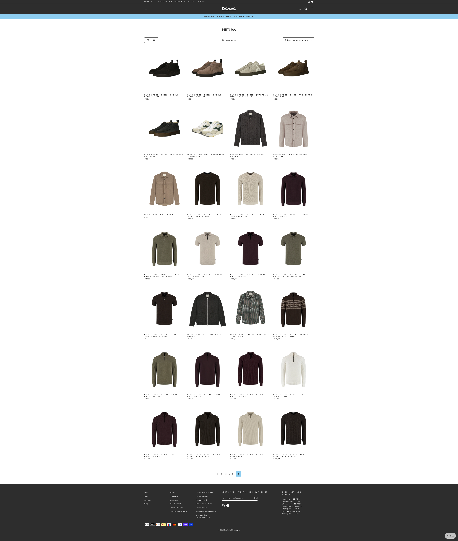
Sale (146, 496)
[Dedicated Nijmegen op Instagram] (223, 505)
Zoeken (173, 492)
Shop (146, 492)
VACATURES (189, 2)
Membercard (175, 504)
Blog (146, 504)
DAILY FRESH (149, 2)
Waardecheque (176, 508)
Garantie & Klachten (204, 504)
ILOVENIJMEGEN (165, 2)
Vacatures (174, 500)
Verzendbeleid (202, 496)
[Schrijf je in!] (256, 498)
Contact (147, 500)
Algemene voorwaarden (206, 511)
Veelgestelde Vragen (204, 492)
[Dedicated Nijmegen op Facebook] (227, 505)
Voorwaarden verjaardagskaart (203, 516)
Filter (153, 40)
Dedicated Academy (178, 511)
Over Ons (174, 496)
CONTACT (178, 2)
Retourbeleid (201, 500)
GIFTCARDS (201, 2)
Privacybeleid (201, 508)
